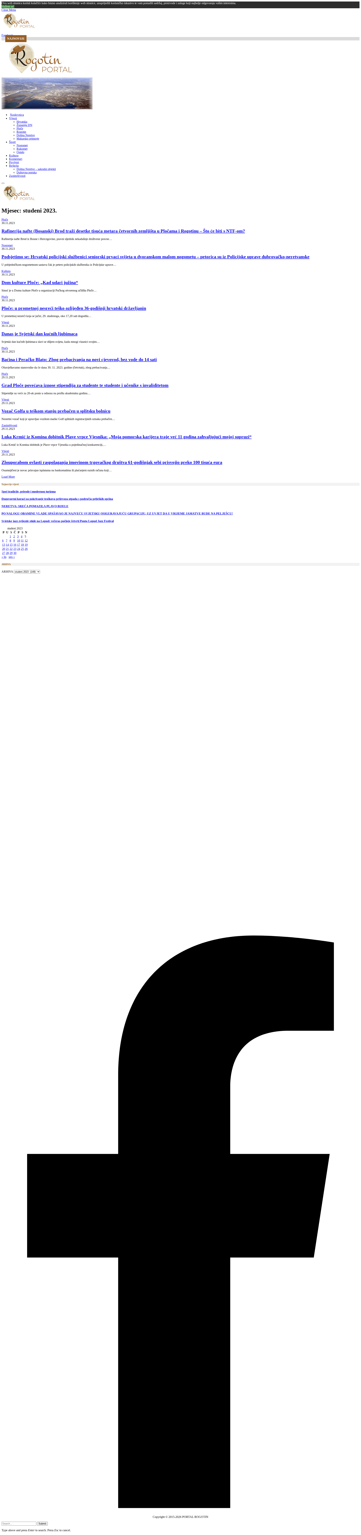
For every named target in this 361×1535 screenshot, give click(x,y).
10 (18, 540)
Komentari (15, 158)
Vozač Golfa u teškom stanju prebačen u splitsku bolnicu (56, 411)
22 (11, 548)
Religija (14, 165)
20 (3, 548)
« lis (4, 557)
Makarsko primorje (28, 138)
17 (18, 544)
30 (14, 553)
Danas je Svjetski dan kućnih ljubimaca (39, 333)
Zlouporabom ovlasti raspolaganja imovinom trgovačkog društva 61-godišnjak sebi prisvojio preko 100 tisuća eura (112, 462)
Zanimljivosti (17, 175)
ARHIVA (7, 571)
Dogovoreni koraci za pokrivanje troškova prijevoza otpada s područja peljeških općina (57, 498)
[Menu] (3, 183)
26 (26, 548)
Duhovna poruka (27, 172)
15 (11, 544)
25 (22, 548)
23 (14, 548)
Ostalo (20, 152)
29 (11, 553)
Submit (42, 1523)
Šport (12, 142)
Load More (8, 476)
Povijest (14, 162)
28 (7, 553)
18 (22, 544)
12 (26, 540)
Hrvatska (22, 121)
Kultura (13, 155)
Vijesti (13, 118)
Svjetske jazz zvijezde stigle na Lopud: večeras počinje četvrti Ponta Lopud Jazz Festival (58, 521)
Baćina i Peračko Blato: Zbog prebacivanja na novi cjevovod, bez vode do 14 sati (79, 359)
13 (3, 544)
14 (7, 544)
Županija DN (24, 125)
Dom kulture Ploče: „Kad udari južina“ (40, 282)
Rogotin (21, 131)
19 (26, 544)
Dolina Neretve (26, 135)
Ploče (20, 128)
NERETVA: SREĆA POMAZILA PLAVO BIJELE (35, 506)
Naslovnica (17, 114)
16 (14, 544)
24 (18, 548)
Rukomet (22, 148)
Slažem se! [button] (8, 6)
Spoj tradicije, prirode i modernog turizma (29, 491)
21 (7, 548)
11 (22, 540)
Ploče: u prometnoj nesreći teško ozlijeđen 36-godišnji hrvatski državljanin (74, 308)
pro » (12, 557)
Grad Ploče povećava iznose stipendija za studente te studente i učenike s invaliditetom (85, 385)
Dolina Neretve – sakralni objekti (36, 169)
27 (3, 553)
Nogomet (22, 145)
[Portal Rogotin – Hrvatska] (41, 75)
